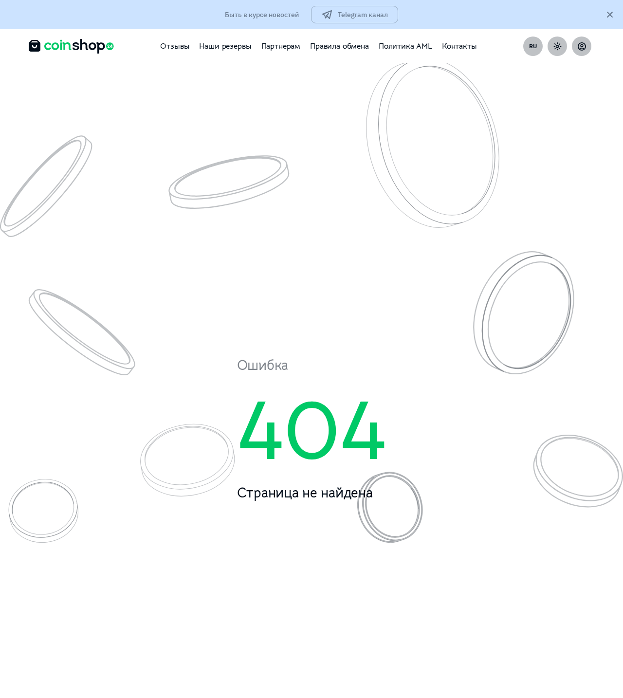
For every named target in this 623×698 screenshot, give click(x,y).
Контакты (459, 46)
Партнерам (281, 46)
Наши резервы (225, 46)
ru (533, 46)
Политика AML (405, 46)
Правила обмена (339, 46)
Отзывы (174, 46)
